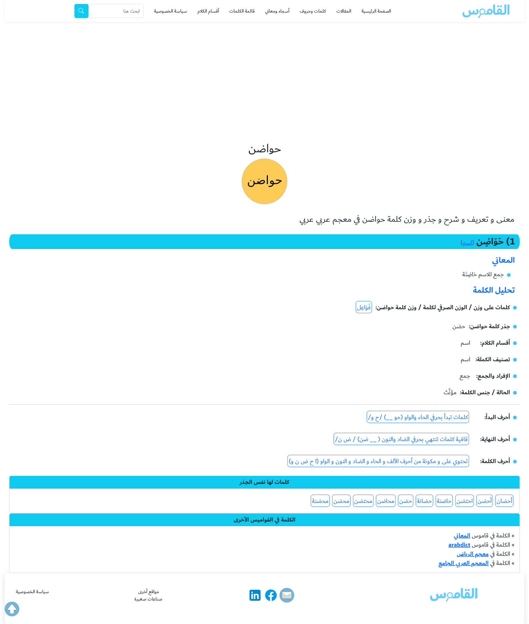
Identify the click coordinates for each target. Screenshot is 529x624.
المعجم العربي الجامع (463, 563)
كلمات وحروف (313, 11)
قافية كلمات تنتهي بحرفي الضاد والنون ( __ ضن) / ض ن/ (401, 439)
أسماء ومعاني (277, 11)
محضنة (320, 501)
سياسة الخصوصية (170, 11)
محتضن (363, 501)
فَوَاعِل (364, 307)
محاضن (385, 501)
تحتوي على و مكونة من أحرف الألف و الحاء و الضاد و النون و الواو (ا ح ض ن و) (378, 461)
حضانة (424, 501)
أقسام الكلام (208, 11)
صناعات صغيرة (148, 599)
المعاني (462, 535)
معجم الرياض (473, 554)
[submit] (81, 11)
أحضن (485, 501)
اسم (467, 242)
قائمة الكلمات (242, 11)
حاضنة (444, 501)
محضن (341, 501)
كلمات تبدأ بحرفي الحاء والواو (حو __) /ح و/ (418, 417)
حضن (405, 501)
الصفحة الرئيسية (376, 11)
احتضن (464, 501)
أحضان (504, 501)
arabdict (459, 545)
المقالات (343, 11)
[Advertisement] (264, 68)
